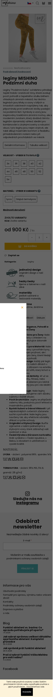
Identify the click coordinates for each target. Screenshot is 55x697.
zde (42, 686)
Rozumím (27, 692)
